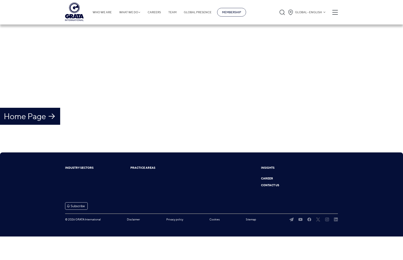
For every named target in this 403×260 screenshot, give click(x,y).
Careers (154, 12)
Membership (231, 12)
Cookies (214, 219)
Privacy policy (174, 219)
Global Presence (198, 12)
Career (267, 178)
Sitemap (251, 219)
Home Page (25, 116)
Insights (267, 167)
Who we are (102, 12)
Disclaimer (133, 219)
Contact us (270, 185)
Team (172, 12)
